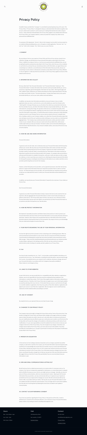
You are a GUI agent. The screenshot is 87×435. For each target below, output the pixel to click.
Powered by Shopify (49, 431)
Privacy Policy (61, 420)
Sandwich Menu (34, 420)
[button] (4, 6)
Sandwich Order (62, 423)
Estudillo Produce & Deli (41, 431)
